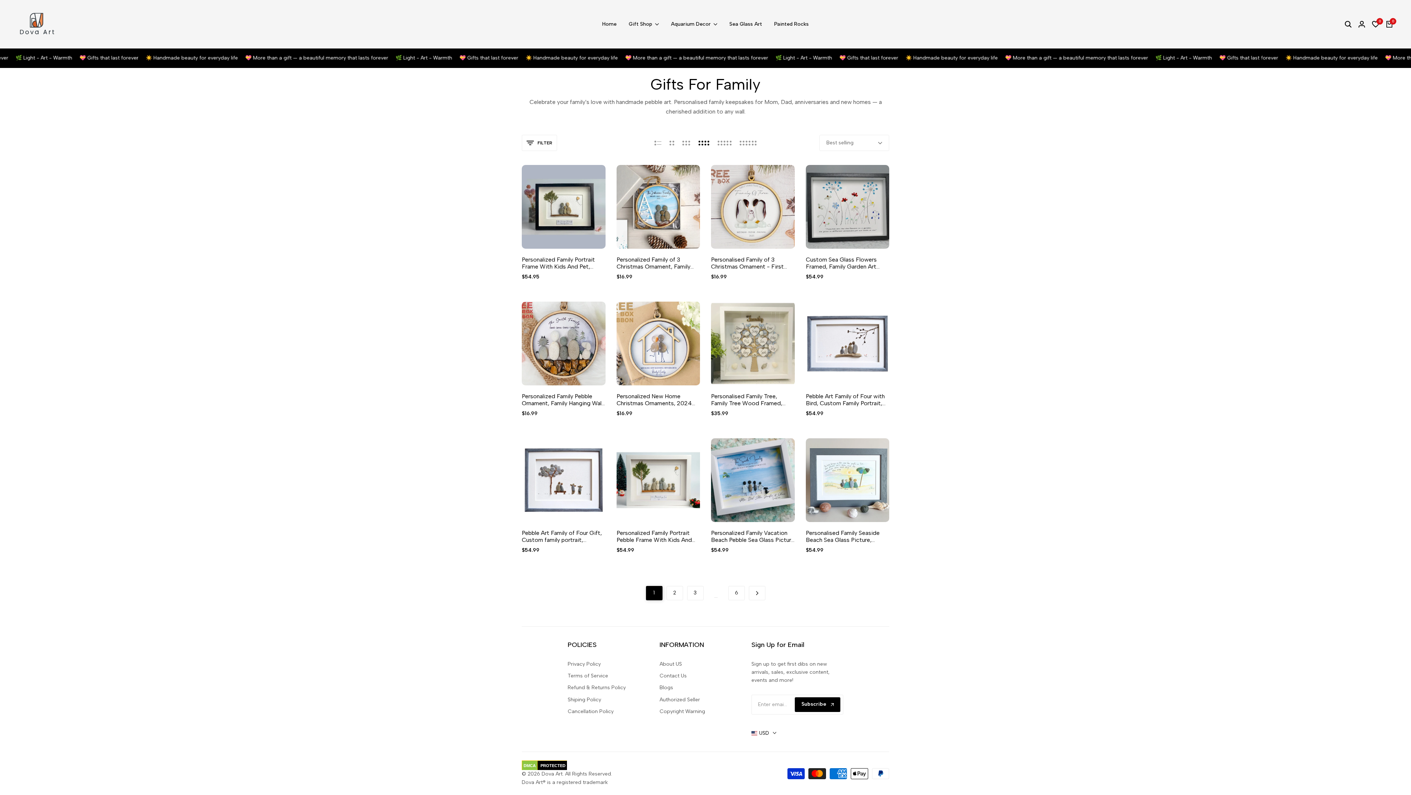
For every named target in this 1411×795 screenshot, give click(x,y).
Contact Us (673, 676)
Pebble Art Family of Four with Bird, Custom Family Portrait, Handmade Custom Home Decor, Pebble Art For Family (845, 400)
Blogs (666, 687)
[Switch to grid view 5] (724, 143)
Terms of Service (588, 676)
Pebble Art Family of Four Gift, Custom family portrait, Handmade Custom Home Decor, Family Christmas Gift (562, 536)
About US (671, 664)
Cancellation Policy (591, 711)
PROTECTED (553, 765)
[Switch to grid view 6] (748, 143)
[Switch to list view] (658, 143)
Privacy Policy (584, 664)
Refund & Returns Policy (597, 687)
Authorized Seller (680, 700)
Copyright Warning (682, 711)
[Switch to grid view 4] (704, 143)
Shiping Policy (584, 700)
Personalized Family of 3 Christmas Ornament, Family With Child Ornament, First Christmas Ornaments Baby (653, 263)
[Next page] (757, 593)
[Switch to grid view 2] (672, 143)
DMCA (530, 765)
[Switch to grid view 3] (686, 143)
